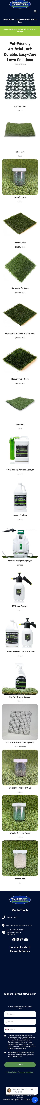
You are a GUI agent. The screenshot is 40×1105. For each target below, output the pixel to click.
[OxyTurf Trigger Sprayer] (20, 676)
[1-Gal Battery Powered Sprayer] (20, 449)
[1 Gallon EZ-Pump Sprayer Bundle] (20, 631)
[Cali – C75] (20, 131)
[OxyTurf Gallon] (20, 495)
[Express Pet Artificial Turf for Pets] (20, 313)
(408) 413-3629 (12, 917)
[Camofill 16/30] (20, 177)
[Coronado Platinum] (20, 268)
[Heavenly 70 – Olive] (20, 358)
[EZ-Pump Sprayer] (20, 585)
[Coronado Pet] (20, 222)
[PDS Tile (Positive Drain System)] (20, 722)
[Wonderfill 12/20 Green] (20, 813)
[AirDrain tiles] (20, 86)
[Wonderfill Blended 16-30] (20, 767)
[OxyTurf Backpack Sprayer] (20, 540)
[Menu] (35, 11)
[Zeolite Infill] (20, 858)
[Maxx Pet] (20, 404)
